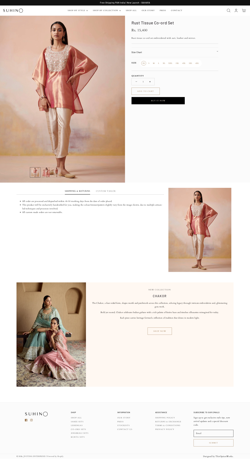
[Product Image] (62, 99)
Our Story (123, 418)
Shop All (76, 418)
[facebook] (26, 421)
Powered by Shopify (55, 456)
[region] (125, 3)
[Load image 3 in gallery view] (57, 172)
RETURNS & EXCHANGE (168, 422)
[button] (228, 10)
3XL (177, 63)
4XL (184, 63)
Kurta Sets (78, 437)
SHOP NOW (159, 331)
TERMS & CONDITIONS (167, 425)
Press (120, 422)
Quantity (138, 76)
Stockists (123, 425)
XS (144, 63)
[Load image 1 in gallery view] (35, 172)
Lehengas (77, 425)
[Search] (228, 10)
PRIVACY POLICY (164, 429)
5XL (190, 63)
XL (164, 63)
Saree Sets (77, 422)
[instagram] (31, 421)
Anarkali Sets (80, 433)
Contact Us (124, 429)
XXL (170, 63)
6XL (197, 63)
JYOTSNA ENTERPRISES (35, 456)
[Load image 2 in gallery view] (46, 172)
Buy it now (158, 100)
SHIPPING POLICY (165, 418)
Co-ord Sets (78, 429)
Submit (213, 443)
